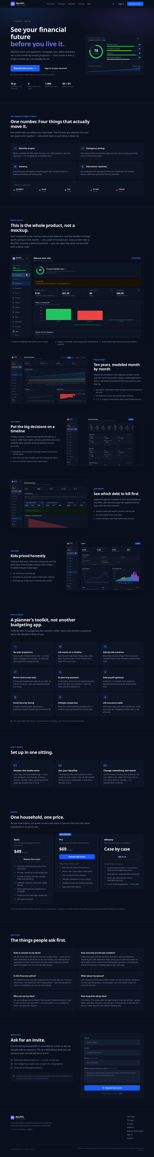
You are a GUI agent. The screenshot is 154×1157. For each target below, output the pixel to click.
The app (61, 4)
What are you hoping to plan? (100, 1068)
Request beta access (23, 68)
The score (51, 4)
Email (86, 1048)
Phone (90, 1058)
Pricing (81, 4)
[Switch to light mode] (113, 4)
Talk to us (122, 857)
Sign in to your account (56, 68)
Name (86, 1038)
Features (71, 4)
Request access (135, 4)
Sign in (121, 4)
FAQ (89, 4)
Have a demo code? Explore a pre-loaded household (34, 74)
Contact (130, 1138)
